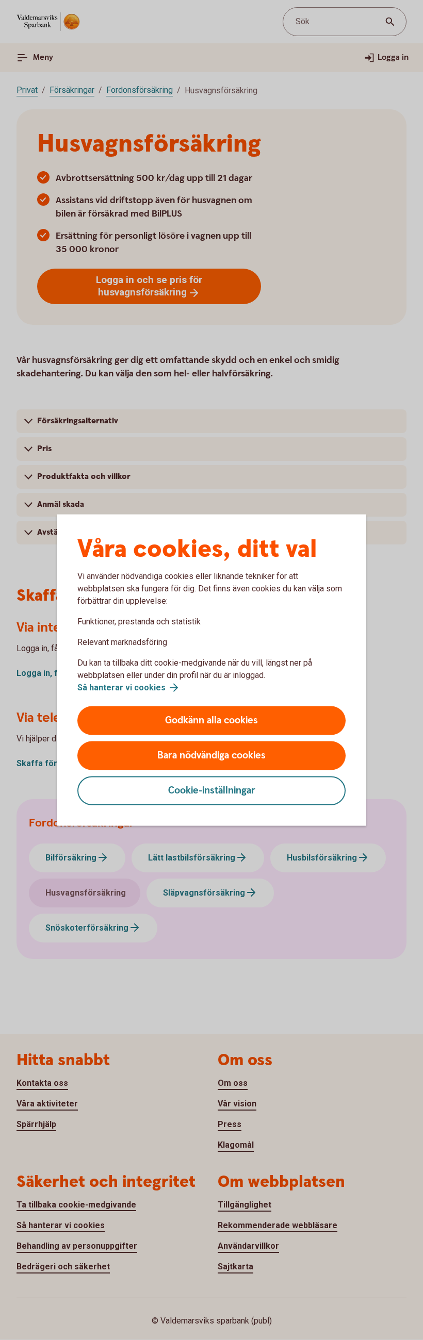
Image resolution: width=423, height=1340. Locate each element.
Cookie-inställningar (211, 790)
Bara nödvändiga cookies (211, 755)
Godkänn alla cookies (211, 720)
